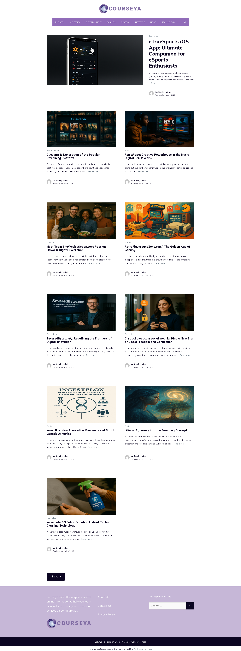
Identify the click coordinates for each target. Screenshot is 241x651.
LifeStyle (140, 22)
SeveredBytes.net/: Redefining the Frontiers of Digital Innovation (79, 340)
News (153, 22)
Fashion (111, 22)
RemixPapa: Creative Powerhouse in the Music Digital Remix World (157, 156)
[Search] (190, 605)
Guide (127, 150)
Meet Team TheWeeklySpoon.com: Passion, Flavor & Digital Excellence (76, 248)
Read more (156, 83)
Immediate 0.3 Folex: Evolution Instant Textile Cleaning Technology (78, 523)
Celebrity (75, 22)
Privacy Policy (106, 614)
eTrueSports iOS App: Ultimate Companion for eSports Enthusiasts (169, 53)
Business (60, 22)
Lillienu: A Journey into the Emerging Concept (156, 430)
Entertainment (94, 22)
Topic (49, 426)
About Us (103, 597)
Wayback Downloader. (143, 649)
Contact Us (104, 605)
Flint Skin (110, 642)
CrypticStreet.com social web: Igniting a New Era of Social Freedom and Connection (159, 340)
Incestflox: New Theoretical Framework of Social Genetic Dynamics (80, 432)
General (125, 22)
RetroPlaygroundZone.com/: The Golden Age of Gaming (157, 248)
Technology (168, 22)
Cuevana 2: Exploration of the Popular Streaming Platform (73, 156)
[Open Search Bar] (185, 22)
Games (128, 242)
